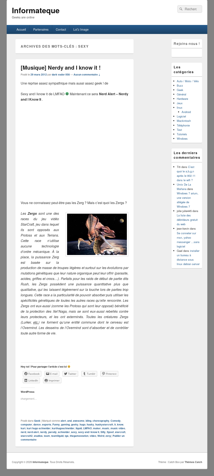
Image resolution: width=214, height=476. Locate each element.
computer (26, 424)
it (115, 424)
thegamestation (79, 436)
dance (37, 424)
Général (181, 94)
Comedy (116, 421)
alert (63, 421)
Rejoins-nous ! (187, 43)
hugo (82, 424)
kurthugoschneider (63, 428)
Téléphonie (183, 125)
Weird (100, 436)
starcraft (120, 432)
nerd (23, 432)
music (105, 428)
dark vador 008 (61, 74)
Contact (61, 29)
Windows (182, 138)
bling (88, 421)
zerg (108, 436)
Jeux (180, 103)
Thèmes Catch (193, 462)
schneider (64, 432)
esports (46, 424)
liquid (79, 428)
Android (186, 112)
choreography (101, 421)
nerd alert (33, 432)
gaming (65, 424)
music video (118, 428)
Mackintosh (184, 121)
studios (38, 436)
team (47, 436)
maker (97, 428)
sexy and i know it (88, 432)
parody (52, 432)
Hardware (182, 99)
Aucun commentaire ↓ (87, 74)
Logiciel (181, 116)
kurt (23, 428)
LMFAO (87, 428)
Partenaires (40, 29)
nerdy (43, 432)
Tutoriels (182, 134)
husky (90, 424)
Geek (37, 421)
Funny (56, 424)
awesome (78, 421)
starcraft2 (27, 436)
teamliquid (57, 436)
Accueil (21, 29)
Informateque (36, 10)
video (93, 436)
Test (179, 130)
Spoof (110, 432)
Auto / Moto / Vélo (188, 81)
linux (179, 107)
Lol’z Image (81, 29)
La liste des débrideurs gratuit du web (187, 219)
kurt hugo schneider (39, 428)
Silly (103, 432)
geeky (74, 424)
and (69, 421)
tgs (67, 436)
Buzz (180, 85)
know (120, 424)
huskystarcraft (104, 424)
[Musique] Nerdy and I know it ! (61, 67)
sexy (74, 432)
